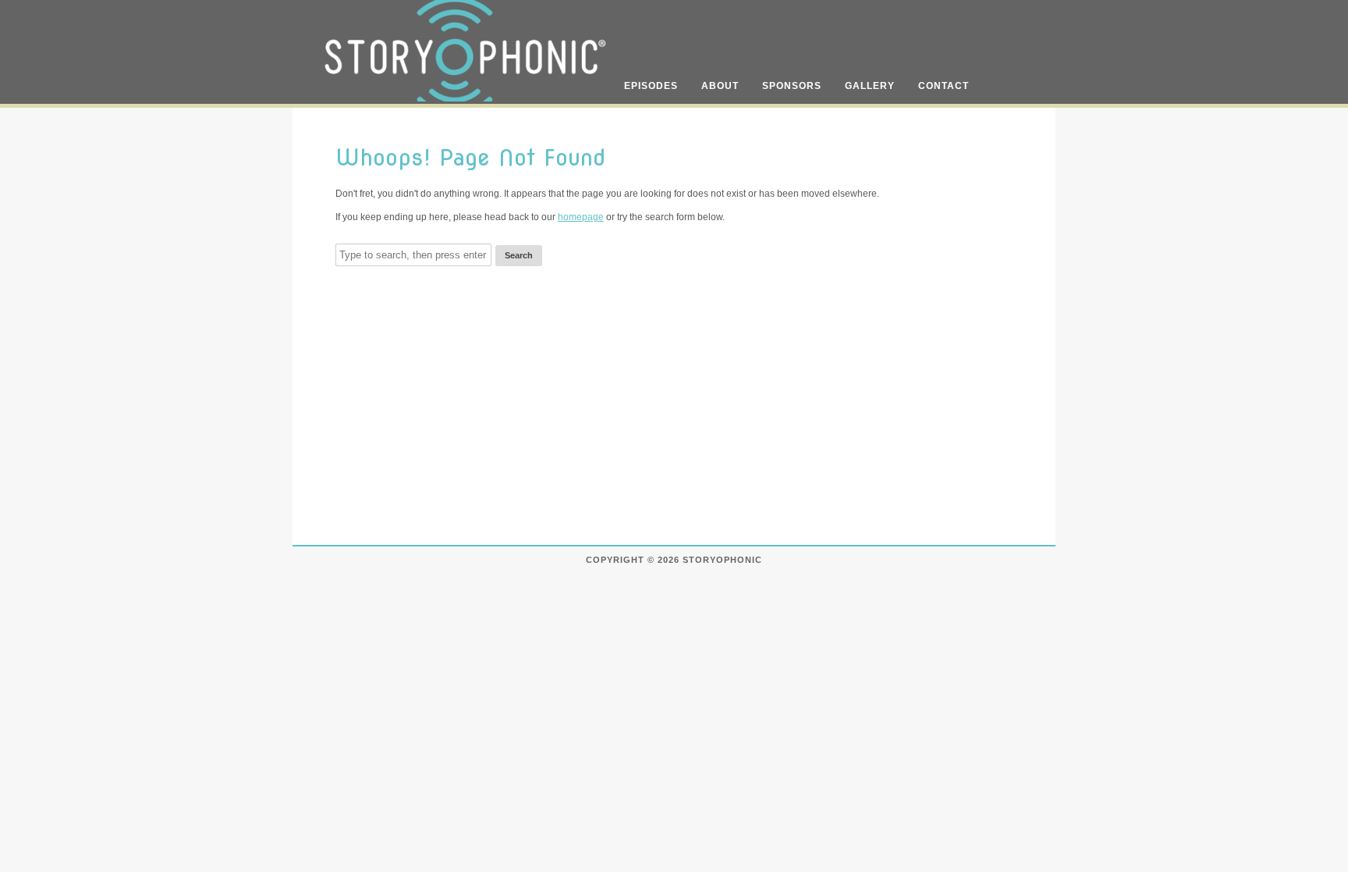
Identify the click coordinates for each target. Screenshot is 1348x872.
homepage (581, 217)
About (720, 85)
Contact (943, 85)
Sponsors (791, 85)
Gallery (870, 85)
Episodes (651, 85)
